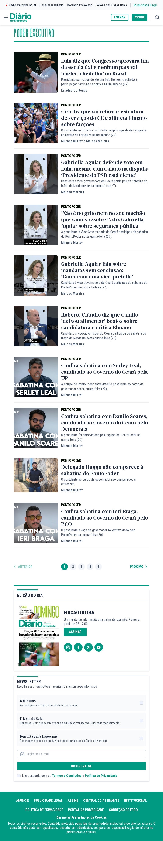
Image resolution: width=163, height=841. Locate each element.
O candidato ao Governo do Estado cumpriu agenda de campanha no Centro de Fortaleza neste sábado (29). (104, 132)
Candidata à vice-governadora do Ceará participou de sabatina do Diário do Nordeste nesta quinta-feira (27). (104, 183)
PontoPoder (71, 54)
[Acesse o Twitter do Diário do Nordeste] (88, 647)
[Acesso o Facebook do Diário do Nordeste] (78, 647)
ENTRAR (119, 17)
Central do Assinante (101, 801)
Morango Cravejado (79, 5)
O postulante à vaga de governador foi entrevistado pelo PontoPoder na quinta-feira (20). (98, 532)
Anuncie (22, 801)
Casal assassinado (51, 5)
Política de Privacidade (101, 776)
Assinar (75, 632)
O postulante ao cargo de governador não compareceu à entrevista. (98, 481)
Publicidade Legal (145, 5)
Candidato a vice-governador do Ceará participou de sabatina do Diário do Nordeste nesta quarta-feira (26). (103, 335)
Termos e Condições (67, 776)
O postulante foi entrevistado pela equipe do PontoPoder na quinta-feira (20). (100, 437)
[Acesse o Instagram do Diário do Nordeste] (68, 647)
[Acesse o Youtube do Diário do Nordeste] (98, 647)
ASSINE (139, 17)
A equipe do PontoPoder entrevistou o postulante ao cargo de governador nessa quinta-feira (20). (102, 386)
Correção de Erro (123, 810)
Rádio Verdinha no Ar (22, 5)
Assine (73, 801)
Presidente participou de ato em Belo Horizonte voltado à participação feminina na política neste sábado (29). (99, 82)
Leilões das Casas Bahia (111, 5)
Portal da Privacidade (86, 810)
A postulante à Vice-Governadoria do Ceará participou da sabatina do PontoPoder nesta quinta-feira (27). (104, 234)
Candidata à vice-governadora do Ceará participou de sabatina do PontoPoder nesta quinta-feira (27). (104, 285)
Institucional (135, 801)
